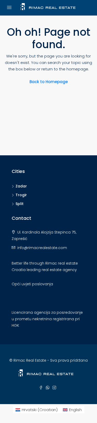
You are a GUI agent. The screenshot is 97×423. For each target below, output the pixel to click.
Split (20, 203)
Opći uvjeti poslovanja (32, 284)
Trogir (21, 195)
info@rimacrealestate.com (42, 247)
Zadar (21, 186)
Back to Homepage (48, 81)
